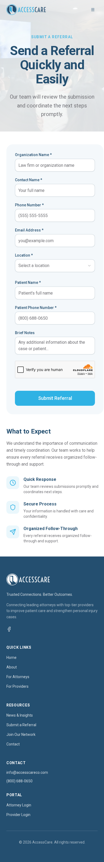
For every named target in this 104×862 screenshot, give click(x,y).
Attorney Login (18, 805)
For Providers (17, 686)
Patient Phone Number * (36, 308)
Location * (24, 255)
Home (11, 657)
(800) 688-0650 (19, 781)
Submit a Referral (21, 725)
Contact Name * (28, 180)
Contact (13, 744)
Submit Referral (55, 398)
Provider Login (18, 815)
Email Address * (29, 230)
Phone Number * (29, 205)
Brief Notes (25, 333)
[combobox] (55, 265)
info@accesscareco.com (27, 772)
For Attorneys (17, 677)
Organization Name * (33, 155)
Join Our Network (20, 734)
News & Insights (19, 715)
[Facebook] (9, 629)
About (11, 667)
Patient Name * (28, 282)
